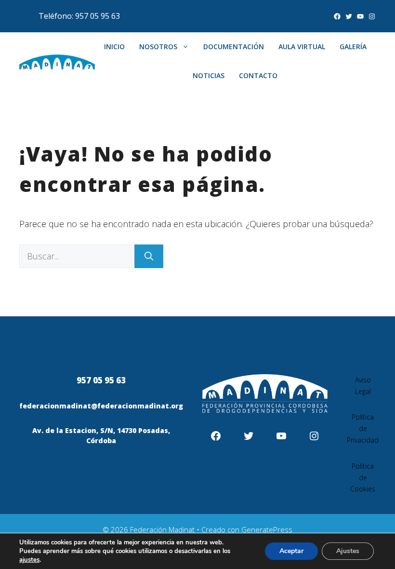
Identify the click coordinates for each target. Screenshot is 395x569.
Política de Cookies (362, 477)
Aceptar (291, 550)
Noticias (208, 75)
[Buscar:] (76, 256)
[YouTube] (360, 16)
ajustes (29, 559)
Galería (353, 46)
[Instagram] (372, 16)
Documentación (233, 46)
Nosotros (158, 46)
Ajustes (347, 550)
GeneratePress (266, 529)
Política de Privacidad (363, 428)
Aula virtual (301, 46)
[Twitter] (349, 16)
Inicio (114, 46)
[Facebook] (337, 16)
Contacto (258, 75)
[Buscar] (148, 256)
